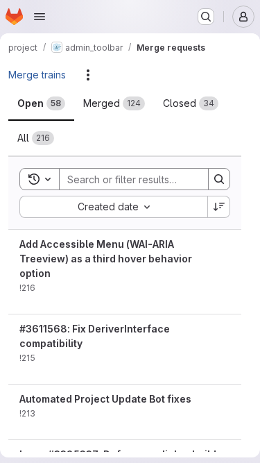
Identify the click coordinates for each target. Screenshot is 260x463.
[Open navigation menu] (39, 17)
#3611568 (43, 329)
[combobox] (113, 207)
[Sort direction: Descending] (219, 207)
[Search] (219, 179)
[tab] (41, 103)
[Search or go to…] (206, 16)
